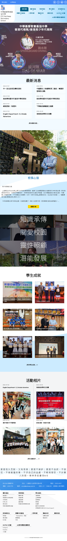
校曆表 (37, 504)
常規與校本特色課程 (8, 497)
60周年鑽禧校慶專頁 (58, 17)
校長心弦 (5, 501)
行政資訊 (5, 499)
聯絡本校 (41, 13)
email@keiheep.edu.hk (28, 486)
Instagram (5, 527)
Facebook (5, 529)
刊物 (16, 520)
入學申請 (31, 13)
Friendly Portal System (35, 537)
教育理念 (42, 9)
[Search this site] (65, 2)
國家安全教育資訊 (40, 506)
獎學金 (37, 501)
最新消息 (50, 13)
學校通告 (5, 518)
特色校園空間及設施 (8, 506)
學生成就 (5, 504)
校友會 (4, 520)
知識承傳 (21, 497)
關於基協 (33, 9)
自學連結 (38, 499)
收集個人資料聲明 (58, 486)
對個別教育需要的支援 (24, 504)
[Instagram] (58, 2)
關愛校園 (21, 495)
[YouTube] (62, 2)
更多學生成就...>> (32, 365)
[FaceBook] (54, 2)
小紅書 (4, 531)
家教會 (4, 515)
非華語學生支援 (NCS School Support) (45, 508)
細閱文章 (33, 207)
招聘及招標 (46, 515)
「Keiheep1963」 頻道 (20, 515)
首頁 (23, 9)
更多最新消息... (33, 123)
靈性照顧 (21, 501)
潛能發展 (21, 499)
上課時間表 (38, 497)
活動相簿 (38, 495)
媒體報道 (17, 518)
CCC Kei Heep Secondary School (6, 18)
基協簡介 (5, 495)
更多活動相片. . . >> (33, 459)
